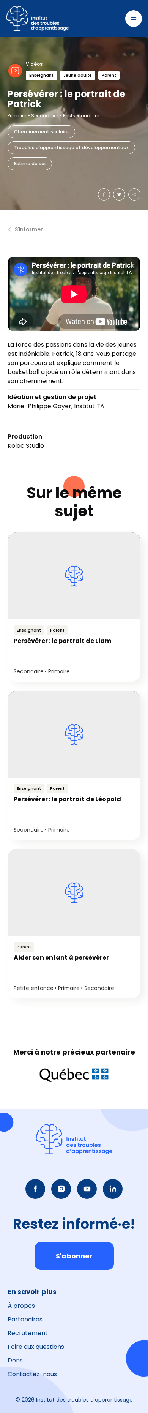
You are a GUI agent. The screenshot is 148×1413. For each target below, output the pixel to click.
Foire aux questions (36, 1346)
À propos (21, 1305)
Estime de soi (30, 163)
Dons (15, 1360)
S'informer (29, 229)
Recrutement (28, 1333)
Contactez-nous (32, 1374)
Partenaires (25, 1319)
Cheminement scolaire (41, 131)
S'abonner (74, 1256)
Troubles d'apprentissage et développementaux (71, 147)
